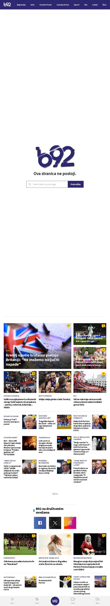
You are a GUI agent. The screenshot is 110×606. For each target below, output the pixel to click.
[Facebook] (40, 523)
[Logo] (7, 5)
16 (34, 438)
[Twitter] (55, 523)
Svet (8, 351)
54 (69, 417)
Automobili (9, 577)
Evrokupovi (81, 331)
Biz (74, 396)
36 (34, 373)
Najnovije (21, 4)
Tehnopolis (44, 437)
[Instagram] (70, 523)
